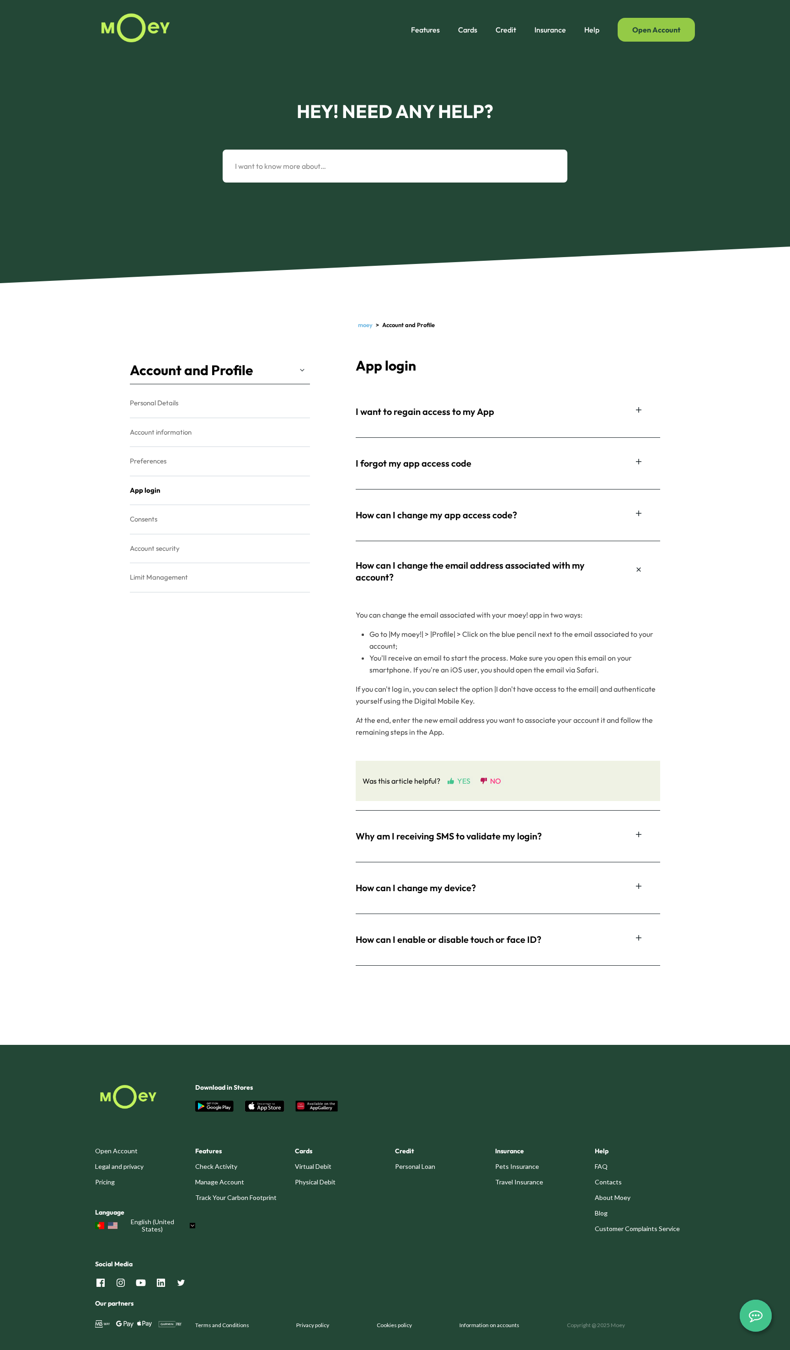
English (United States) (152, 1225)
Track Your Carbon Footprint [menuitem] (236, 1197)
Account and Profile (191, 370)
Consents (143, 519)
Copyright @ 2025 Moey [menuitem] (596, 1325)
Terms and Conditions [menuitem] (222, 1325)
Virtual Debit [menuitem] (313, 1166)
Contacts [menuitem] (608, 1182)
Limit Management (159, 577)
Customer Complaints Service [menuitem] (637, 1228)
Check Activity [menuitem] (216, 1166)
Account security (155, 548)
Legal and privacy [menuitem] (119, 1166)
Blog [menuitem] (601, 1213)
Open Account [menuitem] (116, 1151)
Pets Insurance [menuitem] (517, 1166)
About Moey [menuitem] (612, 1197)
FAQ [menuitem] (601, 1166)
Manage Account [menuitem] (219, 1182)
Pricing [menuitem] (105, 1182)
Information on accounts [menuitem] (489, 1325)
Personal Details (154, 402)
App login (145, 490)
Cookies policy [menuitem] (394, 1325)
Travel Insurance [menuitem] (519, 1182)
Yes (463, 780)
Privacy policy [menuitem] (312, 1325)
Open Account (656, 29)
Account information (161, 432)
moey (365, 324)
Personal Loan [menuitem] (415, 1166)
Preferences (148, 461)
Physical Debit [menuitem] (315, 1182)
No (495, 780)
